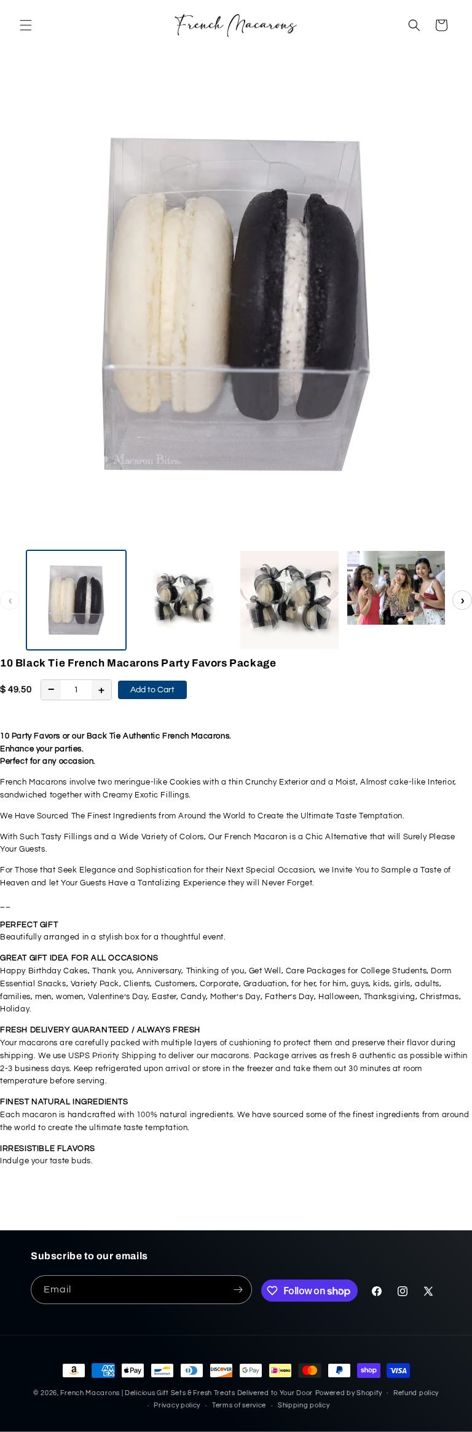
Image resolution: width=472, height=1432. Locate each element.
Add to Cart (152, 690)
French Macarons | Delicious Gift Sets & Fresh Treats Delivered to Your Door (186, 1393)
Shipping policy (304, 1405)
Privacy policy (177, 1405)
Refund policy (416, 1393)
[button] (25, 25)
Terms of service (239, 1405)
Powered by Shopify (348, 1393)
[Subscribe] (237, 1289)
